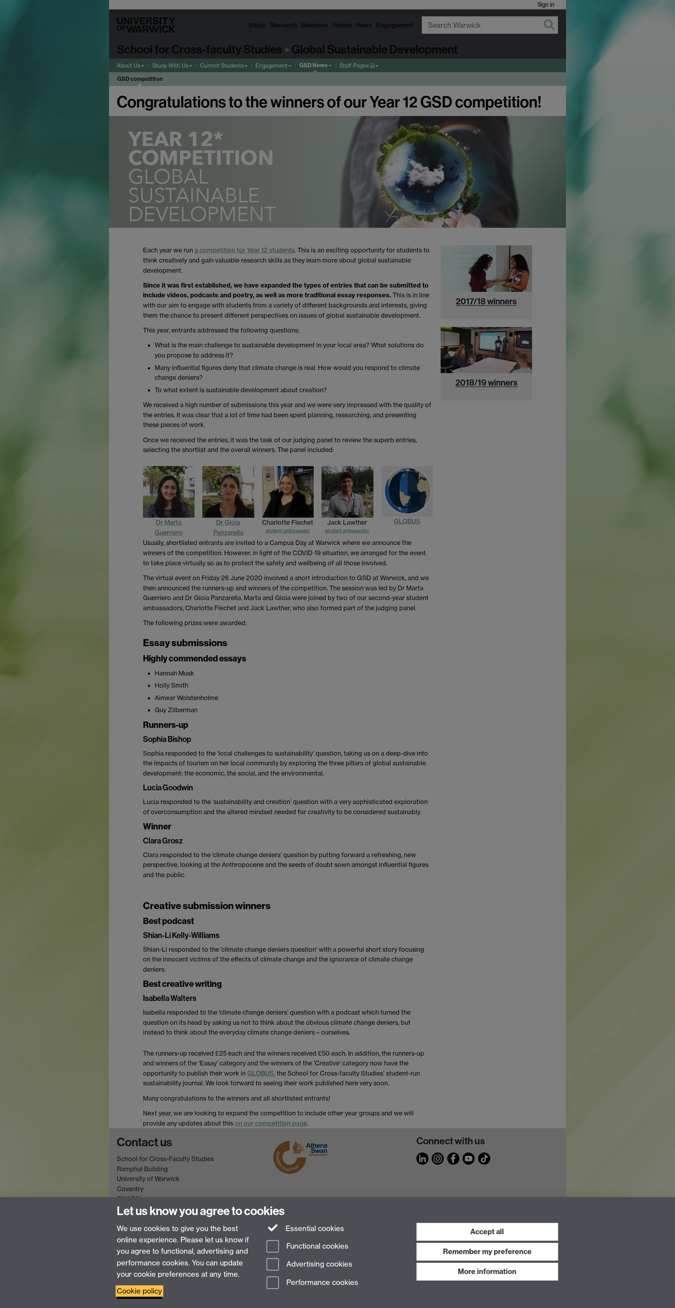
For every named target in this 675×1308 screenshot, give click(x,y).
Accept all (487, 1231)
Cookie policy (139, 1291)
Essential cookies (314, 1228)
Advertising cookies (318, 1264)
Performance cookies (321, 1282)
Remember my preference (487, 1251)
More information (487, 1271)
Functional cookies (316, 1246)
